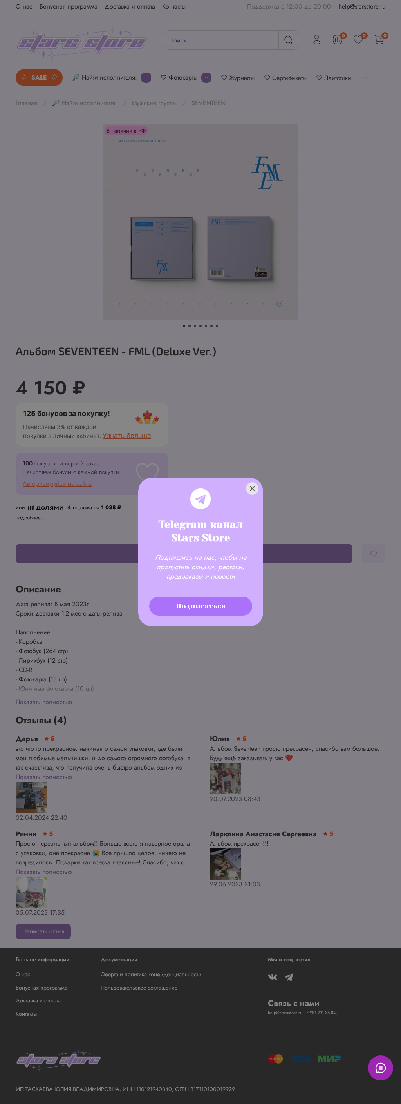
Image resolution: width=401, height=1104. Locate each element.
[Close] (252, 488)
